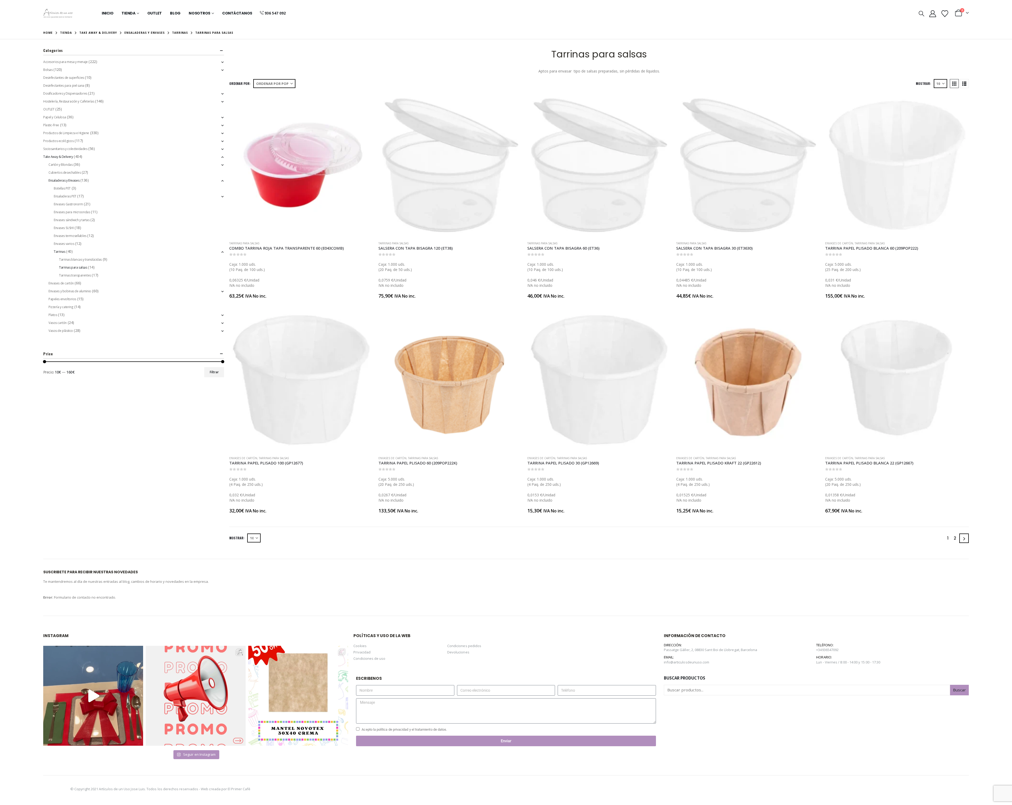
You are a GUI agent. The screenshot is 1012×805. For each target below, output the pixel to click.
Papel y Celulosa (54, 117)
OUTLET (48, 109)
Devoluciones (458, 652)
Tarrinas (59, 251)
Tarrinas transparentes (75, 275)
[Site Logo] (57, 13)
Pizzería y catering (60, 307)
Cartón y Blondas (60, 164)
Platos (52, 315)
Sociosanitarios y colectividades (65, 149)
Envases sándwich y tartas (72, 220)
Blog (175, 13)
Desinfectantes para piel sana (63, 85)
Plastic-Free (51, 125)
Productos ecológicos (58, 141)
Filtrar (214, 372)
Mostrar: (923, 83)
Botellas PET (62, 188)
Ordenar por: (240, 83)
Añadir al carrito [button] (364, 102)
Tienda (128, 13)
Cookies (359, 645)
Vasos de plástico (60, 330)
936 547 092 (275, 13)
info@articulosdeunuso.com (686, 662)
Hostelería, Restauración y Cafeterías (68, 101)
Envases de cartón (839, 243)
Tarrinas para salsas (244, 243)
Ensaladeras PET (65, 196)
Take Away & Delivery (58, 156)
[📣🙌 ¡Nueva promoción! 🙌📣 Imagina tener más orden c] (196, 696)
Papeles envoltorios (62, 299)
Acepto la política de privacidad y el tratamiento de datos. (404, 729)
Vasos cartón (57, 323)
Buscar (959, 689)
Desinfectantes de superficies (63, 77)
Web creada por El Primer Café (225, 788)
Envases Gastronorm (68, 204)
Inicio (108, 13)
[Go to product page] (301, 165)
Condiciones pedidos (464, 645)
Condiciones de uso (369, 658)
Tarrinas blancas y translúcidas (80, 259)
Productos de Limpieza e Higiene (66, 133)
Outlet (154, 13)
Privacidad (362, 652)
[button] (921, 13)
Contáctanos (237, 13)
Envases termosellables (70, 236)
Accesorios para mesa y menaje (65, 62)
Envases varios (64, 243)
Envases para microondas (72, 212)
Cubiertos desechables (64, 172)
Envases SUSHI (64, 228)
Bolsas (47, 69)
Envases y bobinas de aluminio (69, 291)
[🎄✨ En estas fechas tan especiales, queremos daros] (93, 696)
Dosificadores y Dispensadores (65, 93)
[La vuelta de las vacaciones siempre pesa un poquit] (298, 696)
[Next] (964, 538)
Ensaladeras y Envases (63, 180)
